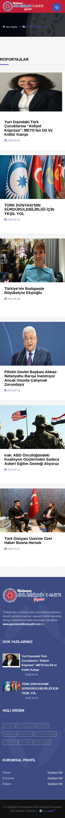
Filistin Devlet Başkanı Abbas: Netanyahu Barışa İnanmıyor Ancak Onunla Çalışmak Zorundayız (31, 378)
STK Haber (26, 742)
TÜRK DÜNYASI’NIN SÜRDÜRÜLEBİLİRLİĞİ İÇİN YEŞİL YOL (29, 209)
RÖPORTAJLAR (26, 725)
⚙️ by (46, 810)
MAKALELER (42, 742)
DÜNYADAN (25, 734)
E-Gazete (8, 778)
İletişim (7, 783)
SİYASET (43, 725)
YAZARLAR (10, 742)
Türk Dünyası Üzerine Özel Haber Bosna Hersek (28, 540)
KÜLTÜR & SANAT (45, 734)
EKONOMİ (9, 734)
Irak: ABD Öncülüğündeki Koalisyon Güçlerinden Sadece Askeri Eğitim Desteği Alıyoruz (31, 459)
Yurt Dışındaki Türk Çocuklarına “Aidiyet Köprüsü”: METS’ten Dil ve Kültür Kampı (28, 128)
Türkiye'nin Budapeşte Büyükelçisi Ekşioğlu (24, 290)
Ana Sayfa (11, 26)
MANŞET (9, 725)
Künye (7, 772)
